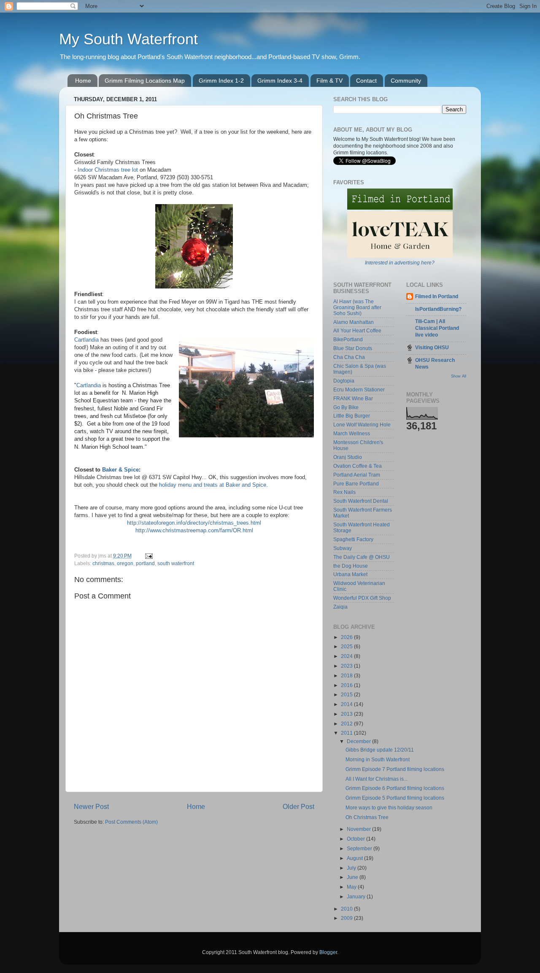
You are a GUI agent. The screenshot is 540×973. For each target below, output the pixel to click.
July (352, 868)
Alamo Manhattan (353, 322)
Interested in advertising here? (400, 262)
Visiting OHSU (432, 347)
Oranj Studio (347, 457)
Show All (458, 376)
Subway (342, 548)
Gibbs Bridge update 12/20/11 (380, 749)
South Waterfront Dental (360, 501)
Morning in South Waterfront (378, 759)
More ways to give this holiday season (389, 807)
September (360, 848)
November (359, 829)
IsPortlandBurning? (438, 309)
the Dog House (350, 566)
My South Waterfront (128, 39)
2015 (347, 694)
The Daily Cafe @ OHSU (361, 557)
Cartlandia (86, 340)
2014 (347, 704)
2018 (347, 675)
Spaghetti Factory (353, 539)
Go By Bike (346, 407)
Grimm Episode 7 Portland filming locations (395, 769)
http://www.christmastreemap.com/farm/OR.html (194, 530)
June (353, 877)
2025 (347, 646)
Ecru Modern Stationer (359, 389)
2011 (347, 733)
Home (83, 80)
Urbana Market (350, 574)
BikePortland (348, 339)
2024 (347, 656)
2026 (347, 637)
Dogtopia (343, 380)
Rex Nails (344, 492)
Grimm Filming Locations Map (145, 80)
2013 (347, 714)
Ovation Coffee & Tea (357, 466)
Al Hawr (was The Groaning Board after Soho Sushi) (357, 307)
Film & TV (329, 80)
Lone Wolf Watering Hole (362, 424)
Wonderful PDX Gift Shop (362, 598)
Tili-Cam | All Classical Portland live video (437, 327)
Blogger (328, 952)
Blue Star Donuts (352, 348)
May (352, 886)
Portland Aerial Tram (356, 474)
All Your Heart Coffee (357, 330)
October (356, 838)
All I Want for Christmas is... (377, 779)
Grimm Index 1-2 (221, 80)
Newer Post (91, 806)
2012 (347, 723)
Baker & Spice (120, 469)
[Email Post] (148, 555)
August (355, 858)
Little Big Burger (351, 415)
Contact (366, 80)
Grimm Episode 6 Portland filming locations (395, 788)
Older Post (298, 806)
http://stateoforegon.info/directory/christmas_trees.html (194, 523)
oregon (125, 563)
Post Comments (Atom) (131, 822)
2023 (347, 665)
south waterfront (175, 563)
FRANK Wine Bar (353, 398)
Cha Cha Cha (349, 357)
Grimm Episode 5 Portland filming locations (395, 798)
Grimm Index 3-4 (279, 80)
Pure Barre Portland (356, 483)
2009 (347, 918)
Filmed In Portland (436, 296)
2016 (347, 685)
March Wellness (351, 433)
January (357, 896)
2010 (347, 908)
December (359, 741)
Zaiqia (340, 606)
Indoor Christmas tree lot (109, 170)
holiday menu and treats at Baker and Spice (212, 485)
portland (145, 563)
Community (406, 80)
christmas (103, 563)
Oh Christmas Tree (367, 817)
